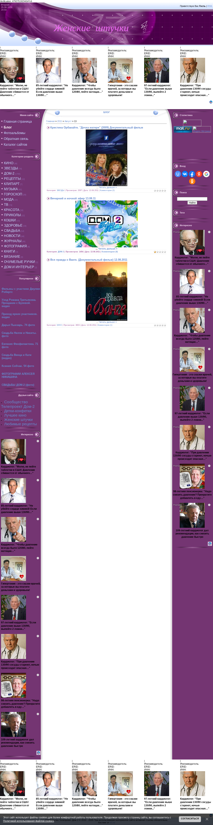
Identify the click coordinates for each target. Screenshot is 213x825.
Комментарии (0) (107, 190)
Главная (50, 121)
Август (68, 121)
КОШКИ (10, 220)
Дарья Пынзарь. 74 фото (18, 325)
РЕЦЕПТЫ (12, 178)
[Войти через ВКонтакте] (185, 174)
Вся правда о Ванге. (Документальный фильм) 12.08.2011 (88, 259)
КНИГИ (9, 251)
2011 (59, 121)
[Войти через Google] (206, 174)
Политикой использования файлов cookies (28, 821)
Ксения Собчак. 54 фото (18, 365)
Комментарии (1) (105, 325)
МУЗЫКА (11, 189)
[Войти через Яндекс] (199, 174)
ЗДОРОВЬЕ (13, 225)
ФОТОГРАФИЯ (15, 246)
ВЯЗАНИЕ (12, 256)
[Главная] (12, 31)
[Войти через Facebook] (192, 174)
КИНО (8, 163)
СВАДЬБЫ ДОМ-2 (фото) (18, 384)
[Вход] (38, 39)
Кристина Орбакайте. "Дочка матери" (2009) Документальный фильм (96, 127)
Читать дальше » (108, 187)
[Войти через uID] (178, 174)
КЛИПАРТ (12, 184)
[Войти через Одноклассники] (192, 181)
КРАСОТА (11, 210)
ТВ (6, 204)
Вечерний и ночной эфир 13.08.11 (73, 198)
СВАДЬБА (12, 230)
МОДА (9, 199)
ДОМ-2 (9, 173)
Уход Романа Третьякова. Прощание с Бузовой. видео (19, 303)
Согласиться (190, 818)
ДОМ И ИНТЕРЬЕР (19, 267)
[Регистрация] (24, 36)
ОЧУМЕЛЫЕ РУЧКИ (19, 262)
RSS (209, 6)
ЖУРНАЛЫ (12, 241)
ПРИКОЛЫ (12, 215)
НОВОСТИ (12, 236)
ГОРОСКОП (13, 194)
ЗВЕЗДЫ (11, 168)
